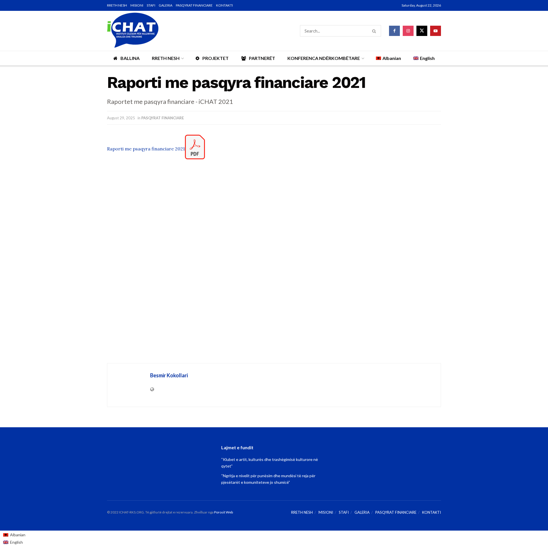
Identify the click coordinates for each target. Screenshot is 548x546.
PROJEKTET (215, 58)
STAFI (151, 5)
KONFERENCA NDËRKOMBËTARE (323, 58)
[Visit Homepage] (132, 31)
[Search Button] (375, 31)
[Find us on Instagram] (408, 31)
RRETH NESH (117, 5)
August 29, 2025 (121, 118)
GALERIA (165, 5)
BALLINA (130, 58)
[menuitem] (14, 534)
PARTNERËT (262, 58)
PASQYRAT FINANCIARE (194, 5)
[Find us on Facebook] (394, 31)
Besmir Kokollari (169, 375)
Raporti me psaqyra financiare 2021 (146, 149)
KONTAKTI (224, 5)
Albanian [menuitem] (17, 534)
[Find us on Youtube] (435, 31)
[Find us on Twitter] (421, 31)
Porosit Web (223, 512)
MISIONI (136, 5)
